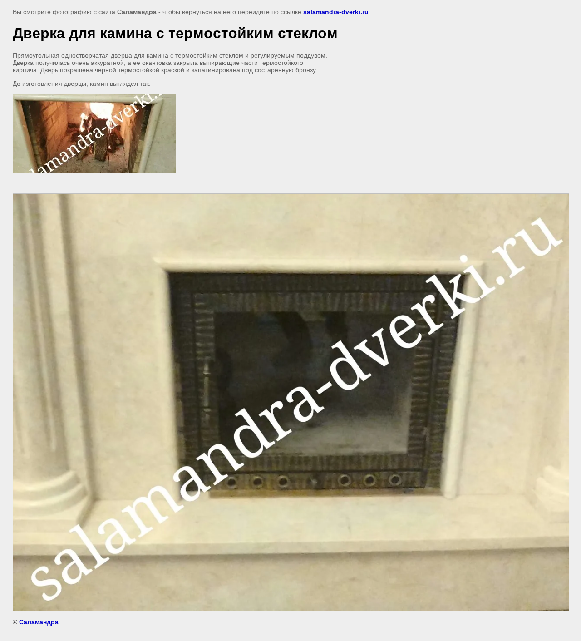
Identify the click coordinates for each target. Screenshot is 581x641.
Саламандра (39, 622)
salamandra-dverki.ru (336, 11)
